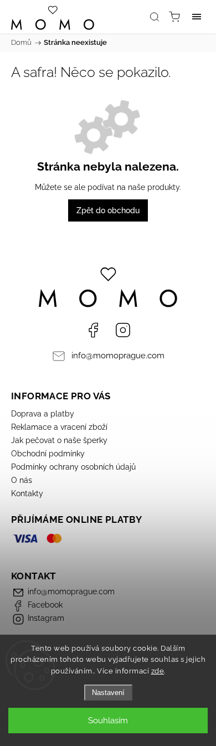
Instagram (123, 330)
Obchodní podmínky (48, 453)
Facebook (93, 330)
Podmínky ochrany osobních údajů (73, 466)
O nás (21, 480)
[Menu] (197, 17)
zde (157, 671)
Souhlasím (108, 721)
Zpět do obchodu (108, 210)
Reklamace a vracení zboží (59, 427)
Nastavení (108, 692)
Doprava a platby (42, 413)
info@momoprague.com (117, 356)
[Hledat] (154, 16)
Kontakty (27, 493)
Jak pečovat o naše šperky (59, 440)
